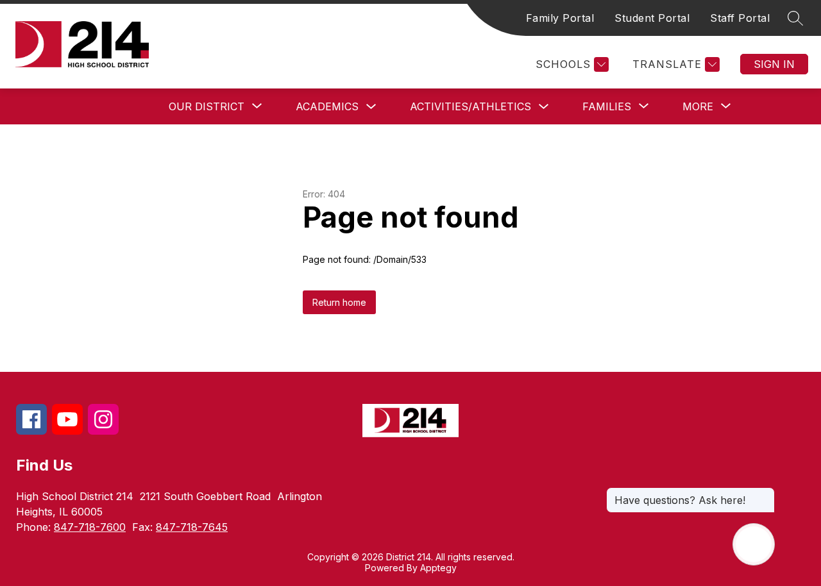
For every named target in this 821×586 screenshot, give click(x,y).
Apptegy (438, 567)
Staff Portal (740, 18)
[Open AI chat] (754, 544)
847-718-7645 (192, 527)
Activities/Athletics (470, 106)
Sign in (774, 64)
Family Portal (560, 18)
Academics (327, 106)
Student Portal (652, 18)
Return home (339, 302)
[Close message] (764, 493)
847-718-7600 (90, 527)
